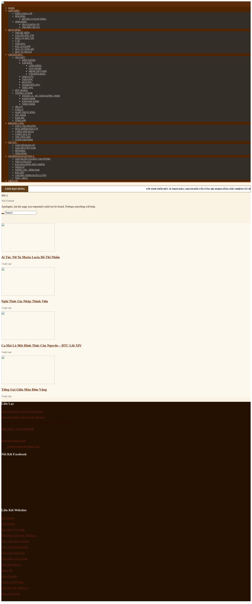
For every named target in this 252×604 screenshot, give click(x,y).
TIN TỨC (12, 142)
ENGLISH (19, 117)
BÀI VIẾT (19, 172)
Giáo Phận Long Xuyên (14, 558)
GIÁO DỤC (20, 43)
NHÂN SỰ (20, 167)
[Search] (2, 213)
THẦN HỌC (27, 79)
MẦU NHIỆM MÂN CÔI (26, 128)
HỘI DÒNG (20, 16)
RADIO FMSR (28, 98)
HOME (11, 8)
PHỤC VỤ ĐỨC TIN (24, 38)
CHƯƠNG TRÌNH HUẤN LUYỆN (30, 175)
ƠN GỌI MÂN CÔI (30, 24)
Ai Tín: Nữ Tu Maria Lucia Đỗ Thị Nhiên (30, 257)
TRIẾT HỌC (27, 87)
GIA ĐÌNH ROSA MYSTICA (21, 156)
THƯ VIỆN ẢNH (23, 137)
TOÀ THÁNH (35, 68)
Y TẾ (17, 41)
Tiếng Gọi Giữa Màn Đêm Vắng (24, 389)
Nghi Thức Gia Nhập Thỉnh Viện (24, 301)
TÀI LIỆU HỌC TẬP (24, 35)
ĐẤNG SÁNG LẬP (23, 13)
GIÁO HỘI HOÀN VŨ (25, 145)
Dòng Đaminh (9, 576)
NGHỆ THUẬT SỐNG (25, 112)
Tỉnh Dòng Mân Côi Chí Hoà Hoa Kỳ (22, 411)
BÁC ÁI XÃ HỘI (22, 46)
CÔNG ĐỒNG (35, 65)
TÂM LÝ (19, 109)
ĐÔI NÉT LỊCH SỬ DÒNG (34, 19)
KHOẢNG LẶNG (16, 123)
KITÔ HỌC (27, 82)
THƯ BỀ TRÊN (22, 32)
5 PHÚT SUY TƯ (23, 134)
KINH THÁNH (28, 60)
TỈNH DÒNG (21, 21)
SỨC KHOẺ (20, 115)
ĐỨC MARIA (21, 90)
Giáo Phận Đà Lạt (11, 564)
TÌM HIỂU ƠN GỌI (31, 27)
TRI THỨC (20, 57)
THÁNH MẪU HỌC (31, 85)
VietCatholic (8, 523)
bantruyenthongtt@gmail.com (23, 446)
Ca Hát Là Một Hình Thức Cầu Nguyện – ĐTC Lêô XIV (41, 345)
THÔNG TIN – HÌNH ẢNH (27, 170)
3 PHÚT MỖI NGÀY (24, 131)
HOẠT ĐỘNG (14, 30)
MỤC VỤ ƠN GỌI (23, 52)
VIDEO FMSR (28, 104)
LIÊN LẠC (13, 181)
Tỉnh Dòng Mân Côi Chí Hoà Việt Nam (23, 417)
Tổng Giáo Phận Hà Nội (14, 547)
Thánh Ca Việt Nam (12, 582)
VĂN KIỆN (27, 63)
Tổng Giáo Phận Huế (13, 553)
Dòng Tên (7, 570)
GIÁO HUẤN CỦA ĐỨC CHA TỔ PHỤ (33, 159)
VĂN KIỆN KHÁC (37, 74)
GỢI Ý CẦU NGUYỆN (25, 126)
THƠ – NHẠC (21, 178)
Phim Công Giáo (10, 593)
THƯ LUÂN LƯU (23, 161)
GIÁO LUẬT (28, 76)
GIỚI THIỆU (14, 10)
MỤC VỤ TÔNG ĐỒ (24, 49)
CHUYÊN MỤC (15, 54)
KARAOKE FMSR (30, 101)
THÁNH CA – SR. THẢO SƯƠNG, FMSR (41, 95)
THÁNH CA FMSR (24, 93)
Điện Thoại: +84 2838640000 (17, 429)
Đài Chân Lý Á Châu (13, 529)
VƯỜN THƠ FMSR (24, 139)
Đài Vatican (7, 518)
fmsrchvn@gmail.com (13, 440)
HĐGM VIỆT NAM (38, 71)
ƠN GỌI (18, 106)
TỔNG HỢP (20, 120)
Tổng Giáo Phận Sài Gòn (15, 541)
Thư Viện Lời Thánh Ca (14, 588)
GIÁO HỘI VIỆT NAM (25, 148)
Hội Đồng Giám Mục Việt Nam (18, 535)
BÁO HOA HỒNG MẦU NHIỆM (30, 164)
